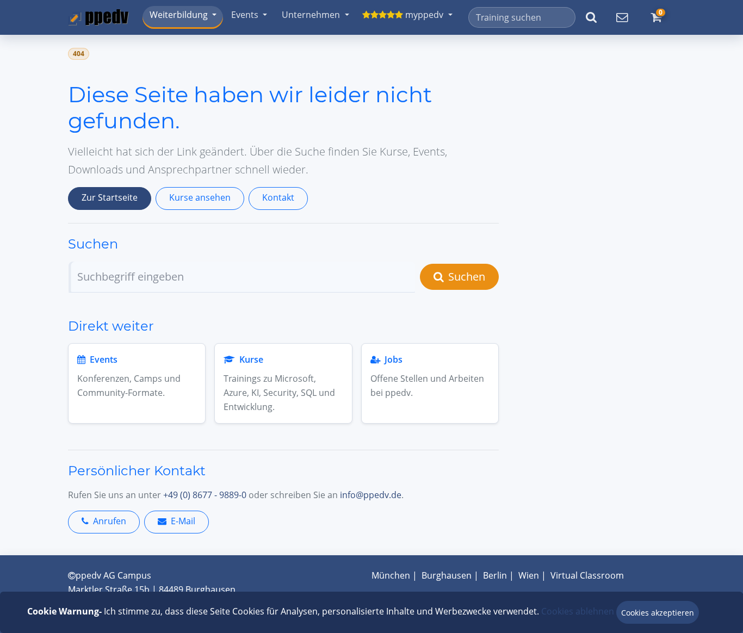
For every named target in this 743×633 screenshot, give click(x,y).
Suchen (466, 276)
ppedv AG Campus (113, 575)
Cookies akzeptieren (657, 612)
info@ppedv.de (370, 495)
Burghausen (447, 575)
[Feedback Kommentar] (621, 17)
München (390, 575)
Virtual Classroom (587, 575)
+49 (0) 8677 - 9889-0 (204, 495)
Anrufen (109, 521)
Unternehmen (311, 15)
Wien (528, 575)
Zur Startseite (110, 197)
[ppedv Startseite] (98, 17)
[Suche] (591, 17)
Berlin (495, 575)
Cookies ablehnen (577, 611)
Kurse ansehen (200, 197)
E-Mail (183, 521)
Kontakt (278, 197)
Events (244, 15)
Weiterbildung (179, 15)
